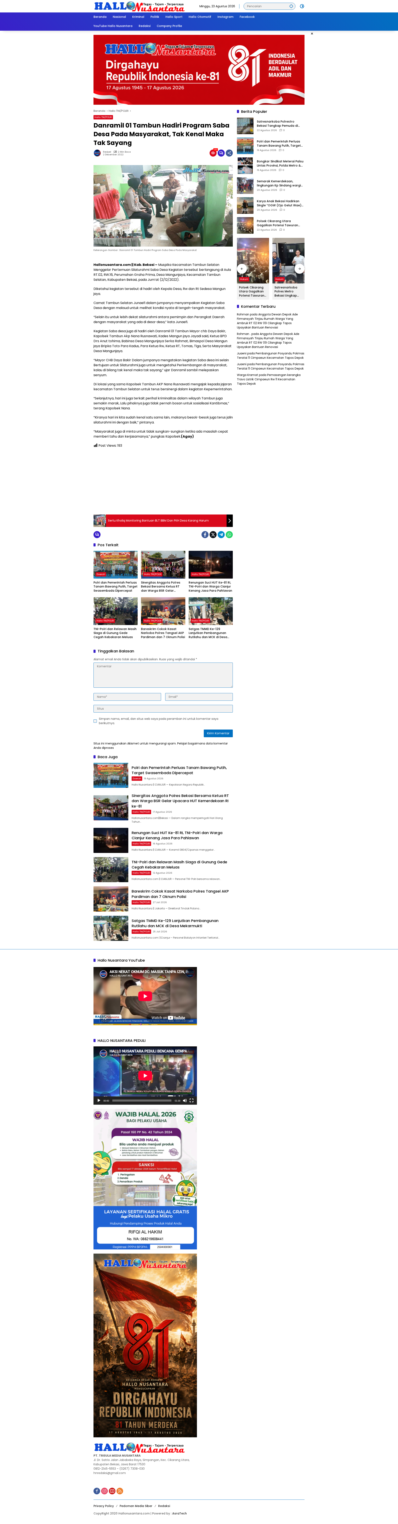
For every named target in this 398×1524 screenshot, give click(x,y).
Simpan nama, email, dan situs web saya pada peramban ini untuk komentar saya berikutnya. (158, 721)
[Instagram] (104, 1491)
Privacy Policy (103, 1506)
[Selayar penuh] (191, 1100)
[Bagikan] (229, 153)
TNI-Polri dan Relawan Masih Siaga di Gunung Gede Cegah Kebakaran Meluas (115, 633)
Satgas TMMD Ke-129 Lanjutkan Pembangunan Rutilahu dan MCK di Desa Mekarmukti (208, 633)
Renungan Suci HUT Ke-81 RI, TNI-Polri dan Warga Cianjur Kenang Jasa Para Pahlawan (210, 587)
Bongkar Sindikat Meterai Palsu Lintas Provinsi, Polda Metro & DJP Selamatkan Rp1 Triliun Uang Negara (280, 164)
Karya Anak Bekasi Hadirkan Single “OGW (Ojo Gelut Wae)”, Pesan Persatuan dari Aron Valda (280, 203)
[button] (291, 6)
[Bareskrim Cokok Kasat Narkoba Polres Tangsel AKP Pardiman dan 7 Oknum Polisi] (163, 611)
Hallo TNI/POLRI (103, 117)
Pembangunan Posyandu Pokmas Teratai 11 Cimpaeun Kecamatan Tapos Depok (270, 356)
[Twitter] (213, 534)
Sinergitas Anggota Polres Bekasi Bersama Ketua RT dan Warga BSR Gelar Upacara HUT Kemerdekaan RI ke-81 (162, 587)
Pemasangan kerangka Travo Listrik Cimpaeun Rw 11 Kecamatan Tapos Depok (269, 379)
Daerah (101, 574)
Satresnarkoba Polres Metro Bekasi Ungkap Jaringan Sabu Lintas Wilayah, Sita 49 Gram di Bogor (286, 292)
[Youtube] (112, 1491)
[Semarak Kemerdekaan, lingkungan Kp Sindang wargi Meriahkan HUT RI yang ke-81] (245, 185)
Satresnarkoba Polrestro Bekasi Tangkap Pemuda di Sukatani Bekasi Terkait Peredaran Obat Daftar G (277, 124)
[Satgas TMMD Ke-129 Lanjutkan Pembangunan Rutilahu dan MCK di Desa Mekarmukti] (211, 611)
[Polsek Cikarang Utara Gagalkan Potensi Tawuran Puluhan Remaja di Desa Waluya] (245, 225)
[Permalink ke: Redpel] (98, 153)
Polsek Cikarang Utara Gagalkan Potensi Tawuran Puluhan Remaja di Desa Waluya (277, 223)
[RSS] (119, 1491)
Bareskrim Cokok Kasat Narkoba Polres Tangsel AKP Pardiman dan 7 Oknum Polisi (163, 633)
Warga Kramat (247, 375)
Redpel (107, 152)
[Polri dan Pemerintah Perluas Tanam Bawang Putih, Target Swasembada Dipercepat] (115, 565)
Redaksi (164, 1506)
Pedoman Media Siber (136, 1506)
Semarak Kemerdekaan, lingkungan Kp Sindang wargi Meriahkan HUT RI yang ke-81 (279, 184)
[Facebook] (205, 534)
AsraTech (179, 1513)
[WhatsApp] (229, 534)
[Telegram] (221, 534)
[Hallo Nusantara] (140, 6)
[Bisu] (185, 1100)
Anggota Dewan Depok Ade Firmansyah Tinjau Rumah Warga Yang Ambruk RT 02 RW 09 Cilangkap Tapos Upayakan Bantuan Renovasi (267, 321)
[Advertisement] (163, 481)
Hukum (244, 279)
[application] (145, 1075)
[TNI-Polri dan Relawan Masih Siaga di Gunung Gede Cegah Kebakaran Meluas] (115, 611)
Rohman (243, 315)
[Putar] (99, 1100)
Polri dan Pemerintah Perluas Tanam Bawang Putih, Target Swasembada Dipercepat (115, 587)
